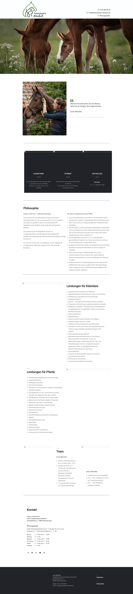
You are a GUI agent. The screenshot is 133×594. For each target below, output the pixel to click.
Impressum (100, 577)
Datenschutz (100, 584)
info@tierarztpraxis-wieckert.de (65, 585)
